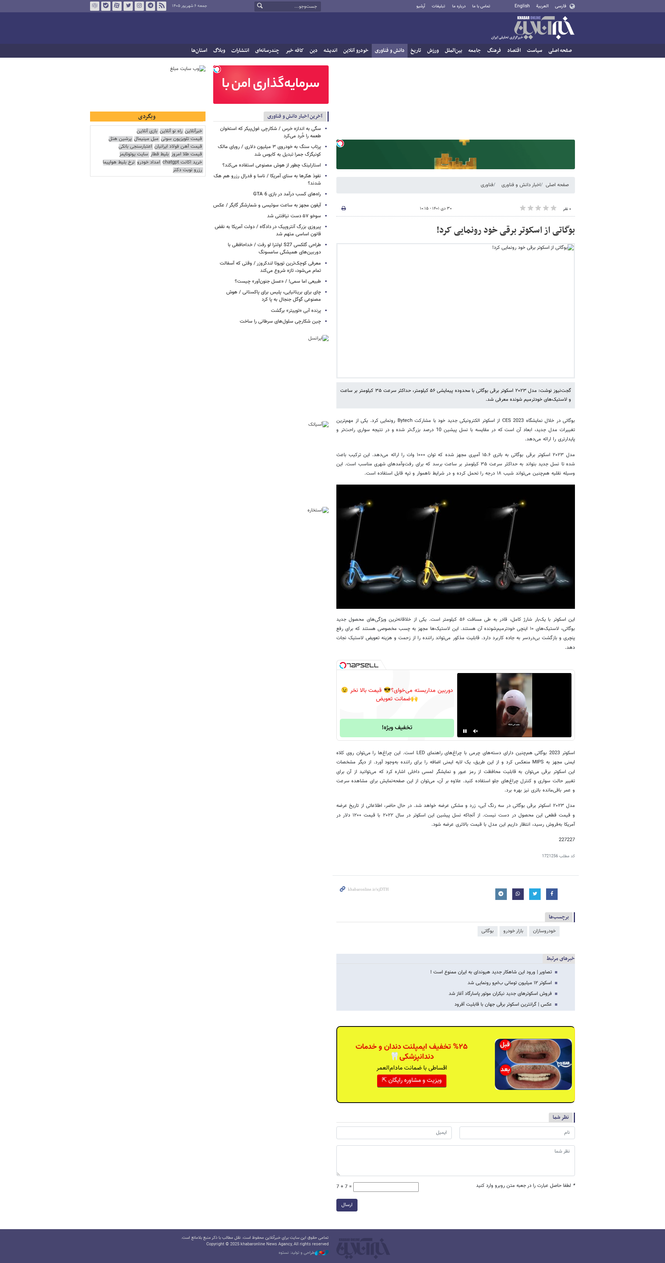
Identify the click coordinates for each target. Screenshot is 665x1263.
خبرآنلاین (532, 28)
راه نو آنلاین (171, 131)
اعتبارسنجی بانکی (135, 146)
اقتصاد (514, 50)
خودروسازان (544, 931)
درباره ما (459, 6)
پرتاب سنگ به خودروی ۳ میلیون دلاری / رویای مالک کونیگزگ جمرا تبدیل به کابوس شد (269, 150)
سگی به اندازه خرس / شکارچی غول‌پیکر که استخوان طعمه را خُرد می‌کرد (270, 132)
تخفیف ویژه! (397, 728)
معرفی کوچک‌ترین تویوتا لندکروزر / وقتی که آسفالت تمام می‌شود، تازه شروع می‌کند (270, 267)
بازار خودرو (513, 931)
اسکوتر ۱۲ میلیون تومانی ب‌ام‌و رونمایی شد (510, 983)
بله (105, 6)
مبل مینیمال (146, 139)
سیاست (534, 50)
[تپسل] (340, 143)
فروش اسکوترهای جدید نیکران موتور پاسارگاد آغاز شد (500, 994)
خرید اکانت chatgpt (182, 162)
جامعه (474, 50)
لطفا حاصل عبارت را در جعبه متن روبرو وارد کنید (525, 1186)
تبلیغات (438, 6)
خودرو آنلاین (356, 50)
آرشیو (420, 6)
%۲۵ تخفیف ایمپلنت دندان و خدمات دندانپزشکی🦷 (412, 1052)
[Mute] (475, 731)
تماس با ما (481, 6)
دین (313, 50)
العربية (542, 6)
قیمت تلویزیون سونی (181, 139)
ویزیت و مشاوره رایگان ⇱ (412, 1080)
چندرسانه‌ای (267, 50)
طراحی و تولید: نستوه (297, 1253)
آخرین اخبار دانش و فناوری (294, 116)
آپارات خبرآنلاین (117, 6)
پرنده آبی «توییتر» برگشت (296, 311)
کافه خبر (295, 50)
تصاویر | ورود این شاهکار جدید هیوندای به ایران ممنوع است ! (491, 972)
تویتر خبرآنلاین (128, 6)
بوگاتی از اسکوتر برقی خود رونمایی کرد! (505, 230)
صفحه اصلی (560, 50)
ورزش (433, 50)
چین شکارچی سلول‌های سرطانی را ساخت (280, 321)
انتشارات (240, 50)
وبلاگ (219, 50)
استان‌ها (199, 50)
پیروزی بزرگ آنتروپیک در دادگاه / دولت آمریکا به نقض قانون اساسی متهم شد (268, 230)
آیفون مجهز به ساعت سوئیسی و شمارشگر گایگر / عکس (267, 205)
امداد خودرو (148, 162)
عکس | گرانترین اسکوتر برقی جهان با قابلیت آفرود (503, 1004)
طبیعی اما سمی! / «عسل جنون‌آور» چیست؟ (278, 281)
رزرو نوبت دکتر (187, 170)
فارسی (560, 6)
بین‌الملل (453, 50)
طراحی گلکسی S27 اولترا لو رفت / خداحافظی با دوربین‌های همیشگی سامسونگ (274, 248)
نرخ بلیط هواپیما (119, 162)
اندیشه (330, 50)
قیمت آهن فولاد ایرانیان (178, 146)
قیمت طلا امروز (186, 154)
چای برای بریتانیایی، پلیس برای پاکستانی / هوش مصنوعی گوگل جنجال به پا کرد (273, 295)
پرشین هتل (120, 139)
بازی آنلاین (147, 131)
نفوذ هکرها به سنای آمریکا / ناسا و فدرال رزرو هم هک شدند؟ (267, 179)
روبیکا (94, 6)
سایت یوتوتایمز (133, 154)
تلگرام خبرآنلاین (150, 6)
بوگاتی (487, 931)
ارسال (347, 1205)
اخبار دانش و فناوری (521, 185)
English (522, 6)
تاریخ (416, 50)
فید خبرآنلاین (161, 6)
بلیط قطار (159, 154)
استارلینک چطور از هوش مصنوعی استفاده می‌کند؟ (271, 165)
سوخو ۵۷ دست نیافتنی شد (294, 216)
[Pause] (465, 731)
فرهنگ (494, 50)
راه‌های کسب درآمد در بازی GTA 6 (287, 194)
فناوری (487, 185)
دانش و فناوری (389, 50)
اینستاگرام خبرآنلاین (139, 6)
